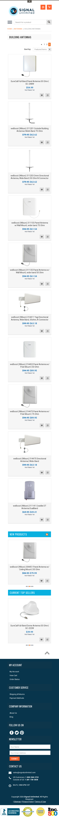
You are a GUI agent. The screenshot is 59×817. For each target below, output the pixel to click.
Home (9, 29)
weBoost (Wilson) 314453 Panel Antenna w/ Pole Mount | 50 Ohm (29, 365)
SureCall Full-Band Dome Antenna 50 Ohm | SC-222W (29, 627)
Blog (11, 717)
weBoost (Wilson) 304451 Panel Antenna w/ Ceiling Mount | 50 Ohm (29, 568)
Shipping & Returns (17, 694)
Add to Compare (47, 95)
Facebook (12, 733)
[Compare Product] (43, 7)
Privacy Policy (28, 801)
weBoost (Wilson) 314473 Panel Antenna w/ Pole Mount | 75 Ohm (29, 413)
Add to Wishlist (42, 95)
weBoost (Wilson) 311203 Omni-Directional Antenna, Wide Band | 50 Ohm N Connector (30, 177)
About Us (13, 713)
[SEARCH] (49, 22)
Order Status (15, 679)
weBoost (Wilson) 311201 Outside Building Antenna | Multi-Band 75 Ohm (30, 130)
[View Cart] (49, 7)
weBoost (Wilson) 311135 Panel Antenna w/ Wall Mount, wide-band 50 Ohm (29, 271)
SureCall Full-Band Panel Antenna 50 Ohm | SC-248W (30, 82)
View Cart (13, 675)
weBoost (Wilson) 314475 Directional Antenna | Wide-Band (29, 460)
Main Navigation (9, 22)
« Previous (41, 44)
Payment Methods (17, 698)
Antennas (18, 29)
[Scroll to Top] (48, 653)
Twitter (17, 733)
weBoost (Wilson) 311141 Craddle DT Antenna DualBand (29, 507)
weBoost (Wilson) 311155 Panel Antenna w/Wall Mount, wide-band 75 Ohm (29, 224)
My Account (14, 671)
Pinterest (22, 733)
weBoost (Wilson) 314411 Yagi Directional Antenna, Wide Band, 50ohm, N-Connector (29, 318)
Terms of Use (40, 801)
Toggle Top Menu (29, 1)
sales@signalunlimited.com (24, 772)
